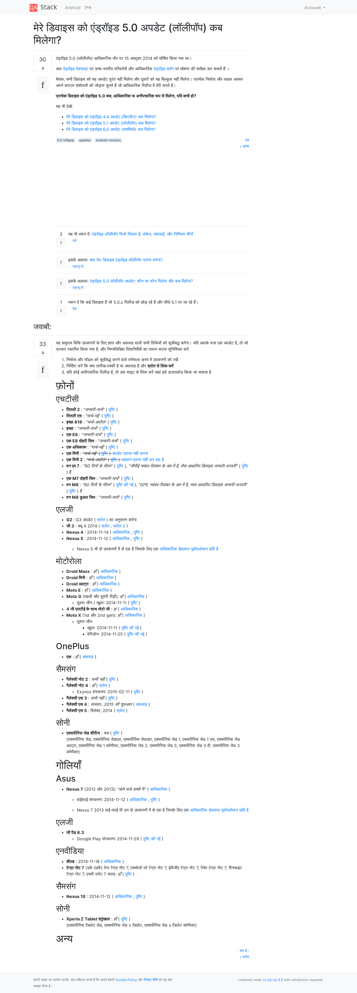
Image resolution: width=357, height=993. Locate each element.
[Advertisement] (152, 185)
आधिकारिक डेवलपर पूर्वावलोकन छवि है (189, 548)
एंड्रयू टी (78, 266)
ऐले (75, 309)
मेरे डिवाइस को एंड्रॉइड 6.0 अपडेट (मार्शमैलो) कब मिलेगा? (111, 129)
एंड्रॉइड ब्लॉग (164, 68)
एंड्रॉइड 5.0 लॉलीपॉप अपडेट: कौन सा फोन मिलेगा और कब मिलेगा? (141, 281)
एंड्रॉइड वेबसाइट (75, 68)
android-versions (108, 140)
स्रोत (245, 146)
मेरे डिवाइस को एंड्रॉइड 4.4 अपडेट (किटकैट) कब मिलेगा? (111, 116)
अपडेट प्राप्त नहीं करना (130, 453)
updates (85, 140)
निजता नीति (151, 980)
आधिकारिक (121, 532)
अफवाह (88, 656)
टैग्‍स (88, 7)
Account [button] (313, 7)
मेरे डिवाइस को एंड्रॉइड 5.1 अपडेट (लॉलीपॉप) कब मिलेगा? (111, 123)
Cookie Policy (126, 980)
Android (72, 7)
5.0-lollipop (65, 140)
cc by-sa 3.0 (273, 980)
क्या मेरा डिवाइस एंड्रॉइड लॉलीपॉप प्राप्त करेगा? (126, 259)
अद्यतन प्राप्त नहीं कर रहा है (142, 459)
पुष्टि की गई (124, 484)
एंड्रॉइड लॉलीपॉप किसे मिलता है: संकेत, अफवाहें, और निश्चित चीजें (142, 234)
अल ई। (244, 951)
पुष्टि (111, 409)
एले (247, 140)
